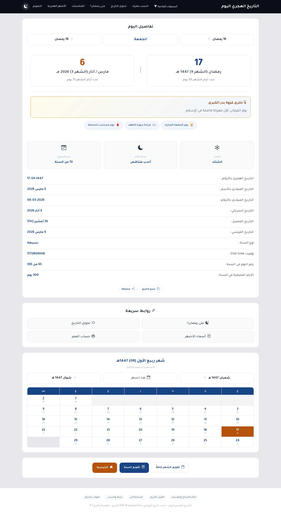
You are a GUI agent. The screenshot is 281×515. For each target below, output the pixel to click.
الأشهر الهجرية (57, 6)
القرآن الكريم (157, 497)
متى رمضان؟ (97, 6)
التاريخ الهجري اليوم (240, 7)
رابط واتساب (114, 497)
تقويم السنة (132, 467)
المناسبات (78, 6)
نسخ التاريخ (148, 289)
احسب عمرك (140, 6)
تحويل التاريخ (119, 6)
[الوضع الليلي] (25, 6)
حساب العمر (81, 336)
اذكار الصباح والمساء (184, 497)
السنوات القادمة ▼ (165, 6)
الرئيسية (102, 467)
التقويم (37, 6)
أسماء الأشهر (195, 336)
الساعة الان (136, 497)
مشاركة (126, 289)
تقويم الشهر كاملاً (168, 467)
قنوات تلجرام (92, 497)
